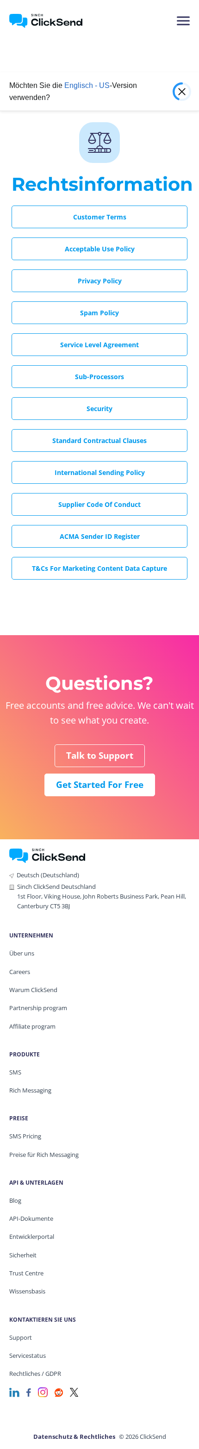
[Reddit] (59, 1391)
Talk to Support (99, 755)
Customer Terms (99, 216)
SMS (15, 1072)
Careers (19, 972)
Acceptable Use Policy (100, 248)
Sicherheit (23, 1255)
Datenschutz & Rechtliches (74, 1436)
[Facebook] (28, 1391)
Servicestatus (27, 1355)
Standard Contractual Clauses (99, 440)
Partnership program (38, 1008)
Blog (15, 1200)
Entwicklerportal (31, 1236)
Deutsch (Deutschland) (48, 875)
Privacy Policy (100, 280)
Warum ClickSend (33, 990)
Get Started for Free (99, 785)
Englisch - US (87, 85)
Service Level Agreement (99, 344)
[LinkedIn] (14, 1391)
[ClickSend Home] (47, 855)
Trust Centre (26, 1273)
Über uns (21, 953)
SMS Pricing (25, 1136)
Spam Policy (99, 312)
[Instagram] (43, 1391)
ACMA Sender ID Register (100, 536)
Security (99, 408)
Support (20, 1337)
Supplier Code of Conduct (99, 504)
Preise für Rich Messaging (44, 1154)
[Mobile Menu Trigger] (183, 21)
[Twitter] (74, 1391)
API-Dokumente (31, 1218)
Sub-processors (99, 376)
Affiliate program (32, 1026)
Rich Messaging (30, 1090)
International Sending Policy (100, 472)
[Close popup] (181, 91)
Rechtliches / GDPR (35, 1373)
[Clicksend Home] (51, 21)
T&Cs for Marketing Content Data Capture (99, 568)
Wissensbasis (27, 1291)
